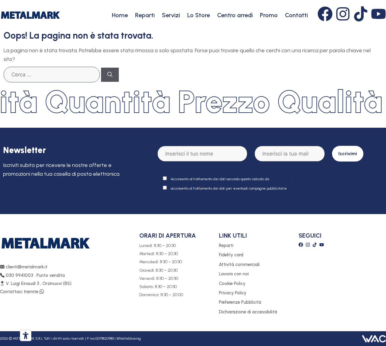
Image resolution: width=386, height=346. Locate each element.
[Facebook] (325, 13)
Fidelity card (231, 255)
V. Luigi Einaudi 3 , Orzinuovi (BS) (38, 283)
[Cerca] (110, 75)
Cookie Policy (232, 283)
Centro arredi (235, 15)
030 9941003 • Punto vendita (35, 275)
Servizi (171, 15)
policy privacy (281, 179)
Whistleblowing (128, 338)
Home (120, 15)
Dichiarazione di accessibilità (248, 312)
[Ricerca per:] (52, 74)
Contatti (296, 15)
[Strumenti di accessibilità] (25, 335)
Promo (269, 15)
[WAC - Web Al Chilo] (374, 338)
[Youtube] (378, 13)
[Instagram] (342, 13)
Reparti (145, 15)
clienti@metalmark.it (26, 267)
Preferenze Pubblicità (240, 302)
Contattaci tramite (20, 291)
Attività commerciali (239, 264)
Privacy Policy (232, 293)
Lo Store (198, 15)
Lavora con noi (234, 274)
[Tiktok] (360, 13)
